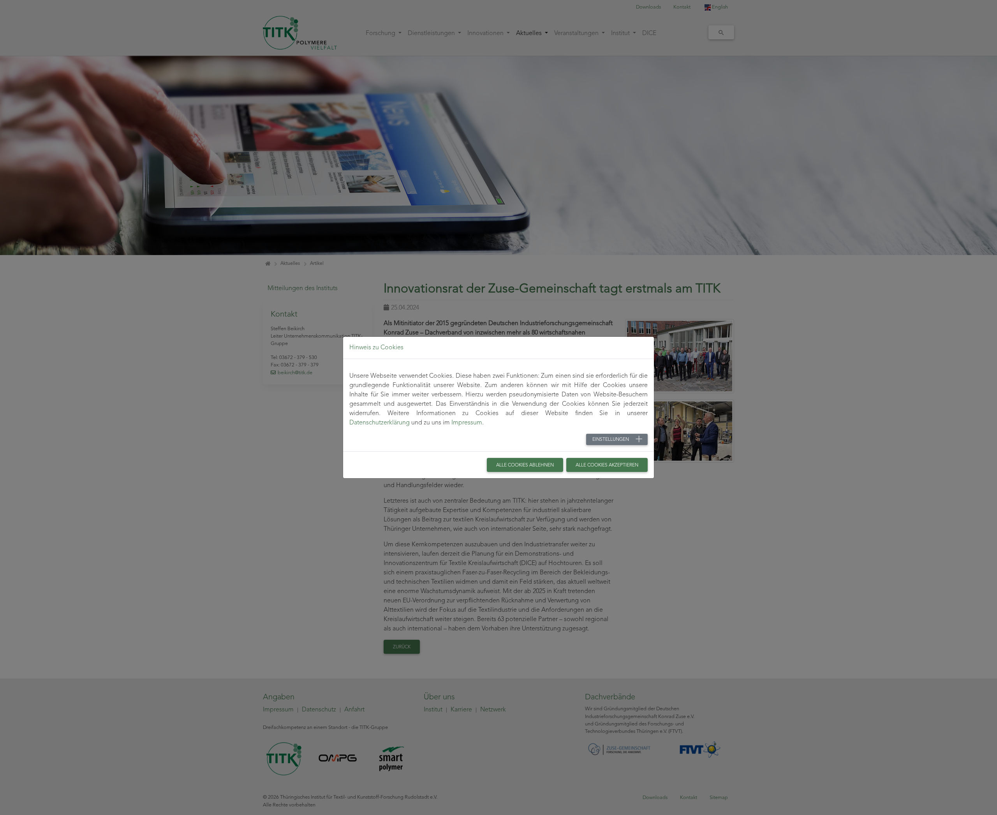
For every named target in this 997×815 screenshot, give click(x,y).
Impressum (466, 423)
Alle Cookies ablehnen (525, 465)
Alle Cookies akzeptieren (607, 465)
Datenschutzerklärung (379, 423)
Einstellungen (610, 439)
